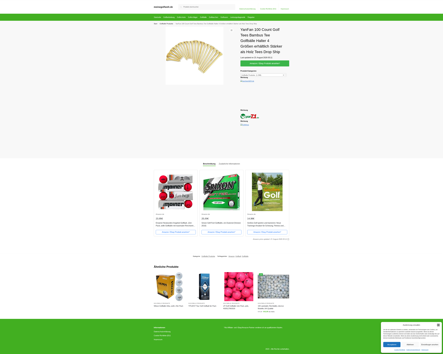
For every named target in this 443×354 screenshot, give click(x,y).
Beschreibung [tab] (209, 164)
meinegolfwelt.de (163, 7)
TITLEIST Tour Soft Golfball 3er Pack (202, 306)
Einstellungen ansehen (429, 345)
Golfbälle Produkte (166, 24)
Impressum (424, 350)
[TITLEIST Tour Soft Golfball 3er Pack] (204, 286)
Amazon (232, 256)
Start (155, 24)
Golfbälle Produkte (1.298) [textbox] (262, 75)
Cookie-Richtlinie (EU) (268, 9)
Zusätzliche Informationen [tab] (229, 164)
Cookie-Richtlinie (399, 350)
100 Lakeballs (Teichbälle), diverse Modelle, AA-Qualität (271, 307)
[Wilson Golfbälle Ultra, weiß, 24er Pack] (169, 286)
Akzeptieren (391, 345)
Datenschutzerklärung (413, 350)
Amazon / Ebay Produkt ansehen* (265, 63)
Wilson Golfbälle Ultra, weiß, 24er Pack (168, 306)
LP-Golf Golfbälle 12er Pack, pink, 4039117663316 (236, 307)
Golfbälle (245, 256)
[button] (438, 325)
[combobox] (263, 75)
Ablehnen (410, 345)
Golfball (238, 256)
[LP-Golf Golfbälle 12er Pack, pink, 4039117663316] (238, 286)
